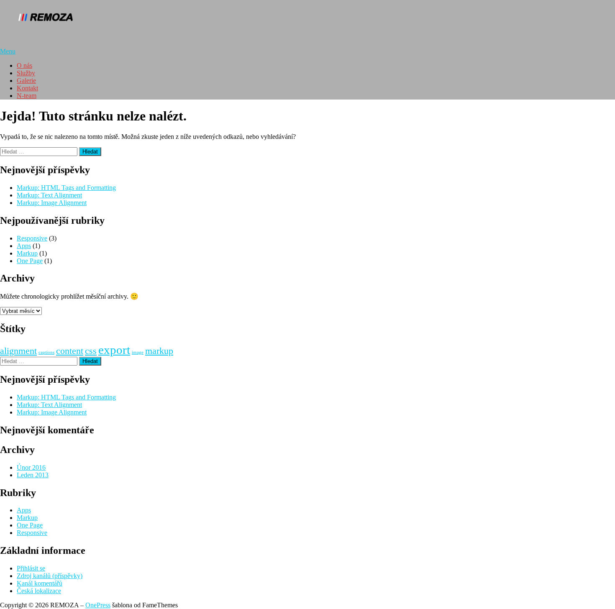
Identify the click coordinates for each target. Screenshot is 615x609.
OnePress (97, 605)
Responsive (32, 238)
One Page (30, 260)
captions (46, 352)
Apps (24, 245)
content (69, 351)
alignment (18, 351)
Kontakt (27, 88)
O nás (24, 65)
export (114, 349)
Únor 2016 (31, 467)
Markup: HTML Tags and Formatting (66, 187)
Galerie (26, 80)
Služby (26, 73)
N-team (26, 95)
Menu (7, 51)
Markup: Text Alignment (49, 195)
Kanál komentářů (39, 583)
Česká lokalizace (39, 590)
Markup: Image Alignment (52, 202)
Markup (27, 253)
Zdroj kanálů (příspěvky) (49, 575)
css (91, 351)
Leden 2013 (33, 474)
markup (159, 351)
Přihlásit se (31, 568)
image (138, 352)
